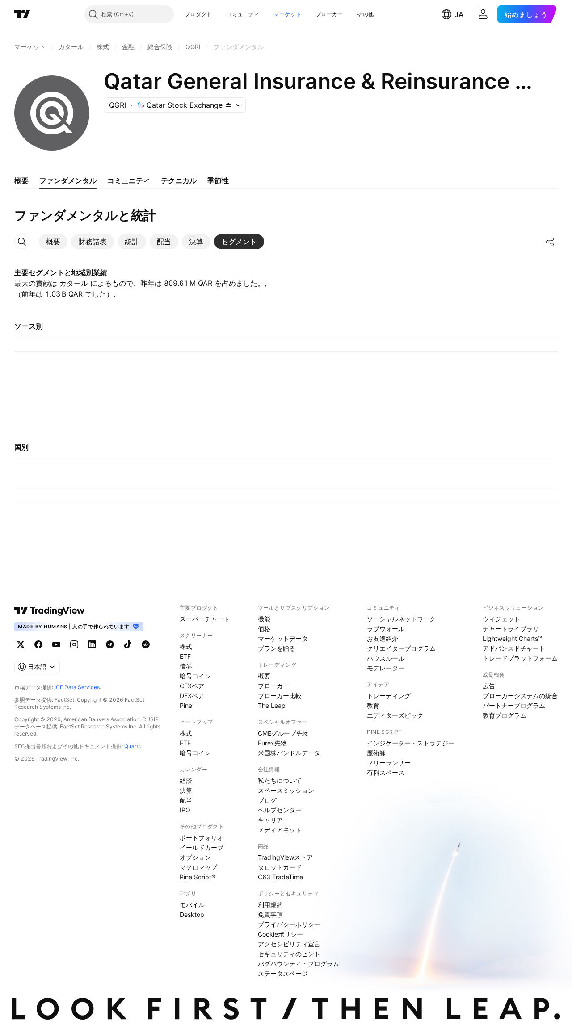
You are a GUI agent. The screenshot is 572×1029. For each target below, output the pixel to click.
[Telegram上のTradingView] (110, 644)
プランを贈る (276, 648)
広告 (489, 686)
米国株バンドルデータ (289, 753)
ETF (185, 656)
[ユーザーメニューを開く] (483, 14)
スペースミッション (286, 790)
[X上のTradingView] (20, 644)
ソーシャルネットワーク (401, 619)
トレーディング (389, 695)
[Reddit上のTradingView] (145, 644)
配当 (186, 800)
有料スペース (385, 772)
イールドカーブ (201, 847)
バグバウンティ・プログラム (298, 963)
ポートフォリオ (201, 837)
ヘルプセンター (280, 810)
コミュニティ (243, 14)
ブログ (267, 800)
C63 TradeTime (280, 877)
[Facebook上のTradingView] (38, 644)
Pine (186, 705)
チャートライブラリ (511, 628)
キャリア (270, 820)
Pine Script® (197, 877)
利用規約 (270, 904)
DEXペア (192, 695)
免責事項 (270, 914)
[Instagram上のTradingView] (74, 644)
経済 (186, 780)
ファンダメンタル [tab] (68, 180)
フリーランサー (389, 762)
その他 (365, 14)
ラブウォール (385, 628)
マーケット (287, 14)
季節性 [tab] (218, 180)
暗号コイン (195, 676)
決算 (186, 790)
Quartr (132, 746)
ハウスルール (385, 658)
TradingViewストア (285, 857)
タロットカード (280, 867)
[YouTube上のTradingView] (56, 644)
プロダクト (198, 14)
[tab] (53, 241)
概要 (264, 676)
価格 (264, 628)
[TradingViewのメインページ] (22, 14)
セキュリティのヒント (289, 954)
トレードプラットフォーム (520, 658)
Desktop (192, 914)
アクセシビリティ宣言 (289, 944)
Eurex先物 (272, 743)
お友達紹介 (382, 638)
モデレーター (385, 668)
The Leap (272, 705)
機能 (264, 619)
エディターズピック (395, 715)
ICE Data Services (77, 687)
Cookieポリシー (280, 934)
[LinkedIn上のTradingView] (92, 644)
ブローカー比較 (280, 695)
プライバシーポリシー (289, 924)
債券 (186, 666)
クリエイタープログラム (401, 648)
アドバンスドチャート (514, 648)
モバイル (192, 904)
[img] (228, 105)
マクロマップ (198, 867)
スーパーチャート (205, 619)
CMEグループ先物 (283, 733)
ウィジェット (501, 619)
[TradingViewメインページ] (49, 610)
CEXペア (192, 686)
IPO (185, 810)
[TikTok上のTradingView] (128, 644)
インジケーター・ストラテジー (410, 743)
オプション (195, 857)
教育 (373, 705)
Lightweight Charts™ (512, 638)
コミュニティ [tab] (128, 180)
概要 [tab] (21, 180)
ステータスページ (283, 973)
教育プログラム (504, 715)
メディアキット (280, 829)
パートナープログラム (514, 705)
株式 (186, 646)
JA (458, 14)
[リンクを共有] (550, 241)
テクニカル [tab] (179, 180)
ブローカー (329, 14)
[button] (219, 14)
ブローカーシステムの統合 (520, 695)
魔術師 (376, 753)
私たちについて (280, 780)
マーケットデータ (283, 638)
